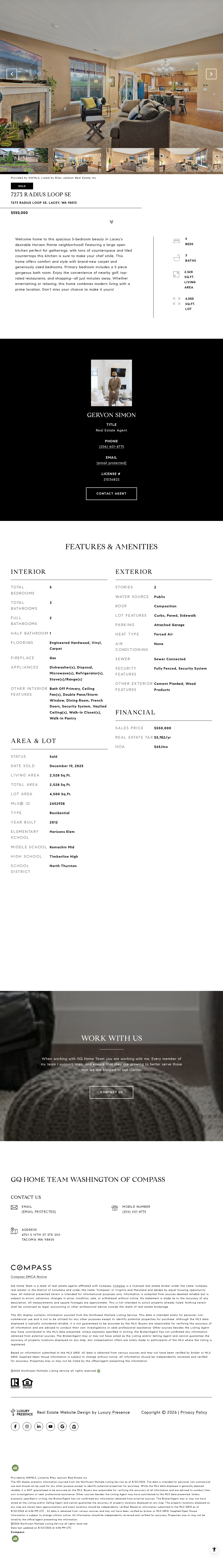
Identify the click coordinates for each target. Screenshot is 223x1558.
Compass (119, 1285)
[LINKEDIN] (38, 1426)
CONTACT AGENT (111, 493)
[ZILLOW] (74, 1426)
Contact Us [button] (111, 1092)
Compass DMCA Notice (29, 1277)
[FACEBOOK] (15, 1426)
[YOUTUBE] (50, 1426)
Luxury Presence (114, 1412)
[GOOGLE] (62, 1426)
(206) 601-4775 (111, 447)
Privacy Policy (194, 1412)
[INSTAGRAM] (27, 1426)
